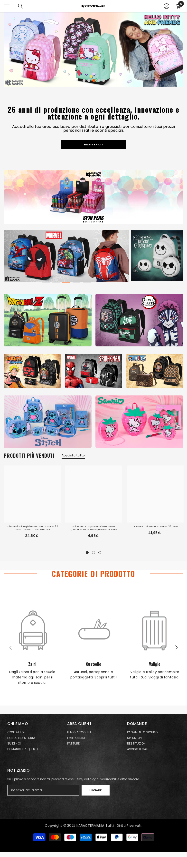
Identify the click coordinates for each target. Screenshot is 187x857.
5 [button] (103, 80)
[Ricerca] (20, 6)
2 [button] (88, 80)
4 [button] (98, 80)
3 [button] (93, 80)
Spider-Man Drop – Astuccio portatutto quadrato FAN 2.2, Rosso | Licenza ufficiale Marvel (94, 528)
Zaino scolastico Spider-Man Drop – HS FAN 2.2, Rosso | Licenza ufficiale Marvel (32, 528)
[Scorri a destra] (176, 648)
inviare (95, 790)
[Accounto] (166, 6)
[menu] (6, 6)
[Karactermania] (48, 320)
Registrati (93, 144)
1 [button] (84, 80)
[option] (93, 49)
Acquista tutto (73, 455)
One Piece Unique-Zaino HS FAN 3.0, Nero (155, 526)
